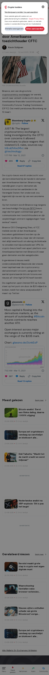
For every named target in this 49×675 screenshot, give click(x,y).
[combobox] (43, 6)
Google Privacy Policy (36, 19)
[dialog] (24, 18)
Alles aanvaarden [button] (34, 29)
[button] (14, 29)
